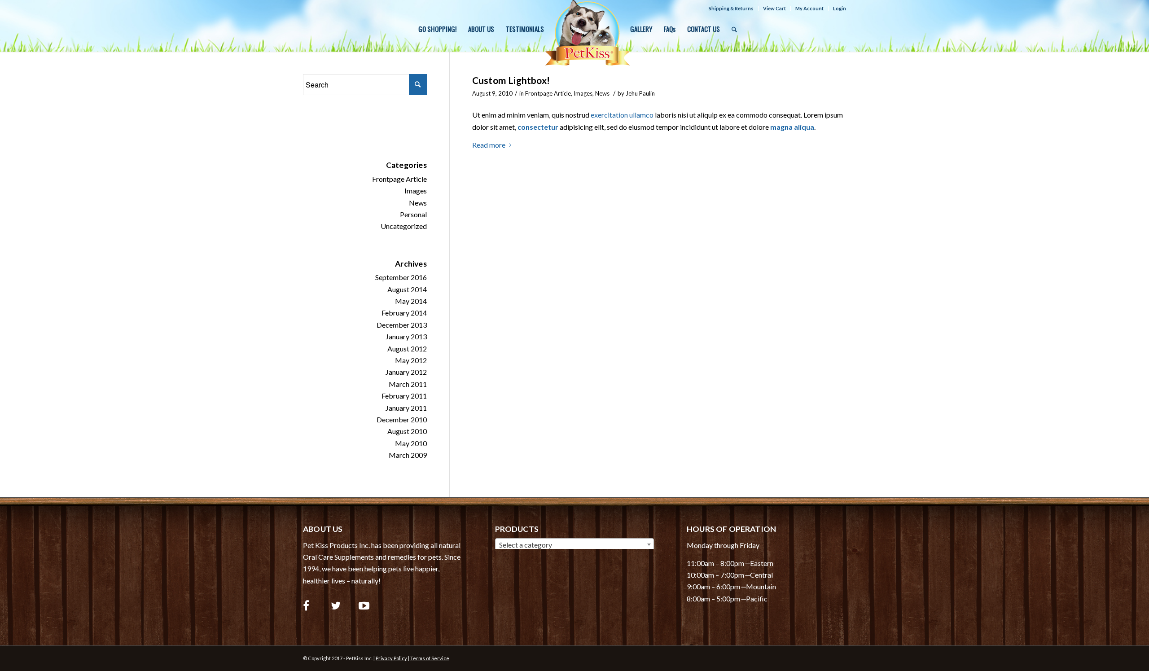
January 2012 (406, 372)
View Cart (774, 8)
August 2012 (407, 348)
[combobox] (574, 544)
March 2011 (408, 384)
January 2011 (406, 407)
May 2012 (411, 360)
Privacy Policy (391, 658)
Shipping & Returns (731, 8)
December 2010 (402, 419)
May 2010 (411, 443)
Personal (413, 214)
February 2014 (404, 312)
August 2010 (407, 431)
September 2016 (401, 277)
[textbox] (575, 545)
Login (839, 8)
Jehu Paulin (640, 93)
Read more (488, 144)
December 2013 (402, 324)
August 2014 (407, 289)
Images (583, 93)
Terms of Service (429, 658)
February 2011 (404, 395)
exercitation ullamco (622, 114)
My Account (809, 8)
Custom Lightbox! (511, 80)
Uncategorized (404, 226)
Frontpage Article (548, 93)
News (602, 93)
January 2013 (406, 336)
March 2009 (408, 455)
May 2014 (411, 301)
